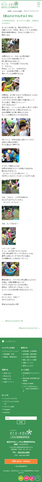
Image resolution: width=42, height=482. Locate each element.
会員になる (7, 373)
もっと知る (25, 370)
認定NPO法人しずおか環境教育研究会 (22, 470)
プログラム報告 (24, 21)
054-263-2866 (24, 452)
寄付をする (7, 376)
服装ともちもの (28, 366)
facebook (7, 412)
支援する (5, 370)
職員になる (7, 379)
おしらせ (5, 395)
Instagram (7, 409)
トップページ (10, 341)
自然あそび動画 (28, 383)
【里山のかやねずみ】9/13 (29, 328)
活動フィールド (28, 363)
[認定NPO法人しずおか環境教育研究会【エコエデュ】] (9, 4)
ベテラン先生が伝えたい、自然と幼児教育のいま (31, 389)
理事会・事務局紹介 (10, 357)
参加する (24, 348)
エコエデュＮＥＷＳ (10, 398)
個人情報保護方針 (21, 466)
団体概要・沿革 (9, 354)
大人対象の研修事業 (29, 357)
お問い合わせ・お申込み (21, 461)
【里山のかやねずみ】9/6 (12, 321)
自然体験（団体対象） (30, 354)
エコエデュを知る (8, 348)
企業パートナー (9, 382)
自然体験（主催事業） (30, 351)
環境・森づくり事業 (29, 360)
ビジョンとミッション (11, 351)
